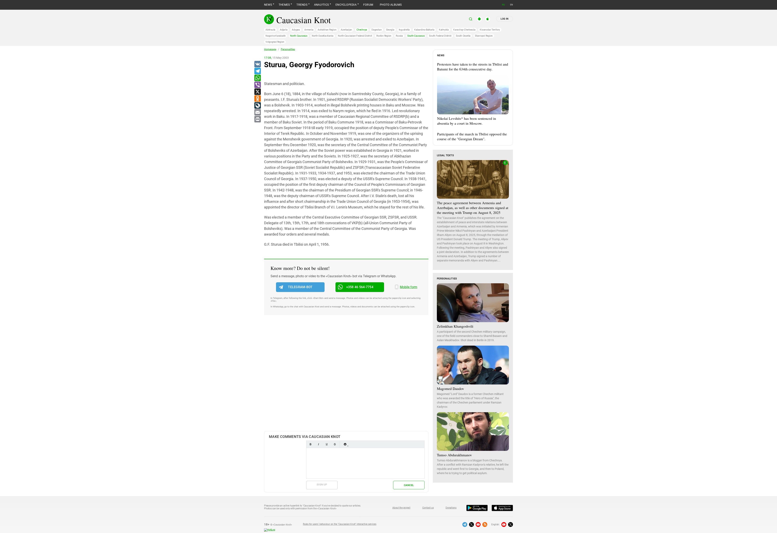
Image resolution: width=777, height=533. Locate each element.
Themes (284, 4)
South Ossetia (463, 35)
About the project (401, 507)
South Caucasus (416, 35)
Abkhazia (270, 29)
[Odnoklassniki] (257, 98)
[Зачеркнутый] (335, 444)
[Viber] (257, 85)
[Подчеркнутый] (327, 444)
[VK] (257, 64)
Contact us (428, 507)
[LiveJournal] (257, 105)
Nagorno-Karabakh (275, 35)
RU (503, 4)
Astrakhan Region (327, 29)
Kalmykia (444, 29)
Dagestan (377, 29)
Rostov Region (383, 35)
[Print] (257, 119)
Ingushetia (404, 29)
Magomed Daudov (450, 388)
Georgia (390, 29)
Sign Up (322, 484)
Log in (504, 18)
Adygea (296, 29)
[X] (257, 91)
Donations (451, 507)
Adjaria (283, 29)
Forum (368, 4)
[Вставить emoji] (345, 444)
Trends (301, 4)
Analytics (321, 4)
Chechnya (362, 29)
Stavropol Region (484, 35)
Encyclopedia (346, 4)
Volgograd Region (274, 41)
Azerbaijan (346, 29)
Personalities (288, 49)
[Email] (257, 112)
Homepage (270, 49)
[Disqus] (346, 377)
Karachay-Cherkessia (464, 29)
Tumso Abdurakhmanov (454, 454)
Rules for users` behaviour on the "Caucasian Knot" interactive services (339, 524)
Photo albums (391, 4)
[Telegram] (257, 71)
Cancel (409, 485)
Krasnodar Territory (490, 29)
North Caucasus (298, 35)
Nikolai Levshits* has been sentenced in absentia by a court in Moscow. (466, 121)
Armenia (308, 29)
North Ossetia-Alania (322, 35)
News (268, 4)
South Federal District (440, 35)
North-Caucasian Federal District (355, 35)
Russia (399, 35)
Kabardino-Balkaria (424, 29)
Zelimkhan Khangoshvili (455, 326)
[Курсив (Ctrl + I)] (318, 444)
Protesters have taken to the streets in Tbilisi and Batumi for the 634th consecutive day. (472, 66)
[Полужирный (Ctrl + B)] (310, 444)
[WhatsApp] (257, 78)
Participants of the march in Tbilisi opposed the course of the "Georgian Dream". (472, 136)
